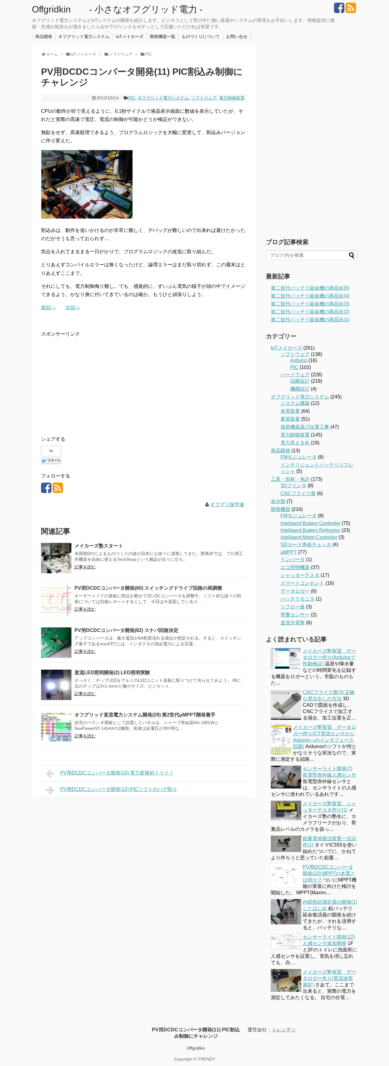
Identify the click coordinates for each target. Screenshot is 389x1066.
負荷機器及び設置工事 (305, 427)
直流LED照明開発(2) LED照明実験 (112, 672)
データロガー (295, 591)
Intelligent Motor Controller (309, 537)
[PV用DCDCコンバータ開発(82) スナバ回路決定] (56, 642)
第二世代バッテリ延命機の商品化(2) (310, 311)
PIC (131, 97)
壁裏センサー (295, 614)
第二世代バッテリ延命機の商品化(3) (310, 303)
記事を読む (85, 566)
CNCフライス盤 (298, 493)
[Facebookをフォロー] (339, 10)
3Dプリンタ (293, 485)
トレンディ (284, 1029)
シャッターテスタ (300, 575)
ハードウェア (295, 374)
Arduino (298, 360)
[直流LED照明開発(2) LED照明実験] (56, 685)
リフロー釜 (293, 606)
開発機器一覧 (162, 36)
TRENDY (206, 1059)
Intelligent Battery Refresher (310, 530)
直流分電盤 (293, 622)
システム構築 (295, 403)
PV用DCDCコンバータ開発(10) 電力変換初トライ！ (117, 772)
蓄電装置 (290, 419)
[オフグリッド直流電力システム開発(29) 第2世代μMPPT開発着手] (56, 727)
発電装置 (290, 411)
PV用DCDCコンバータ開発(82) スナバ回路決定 (126, 630)
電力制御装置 (232, 97)
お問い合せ (236, 36)
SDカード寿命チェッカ (306, 544)
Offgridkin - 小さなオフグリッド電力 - (117, 9)
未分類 (278, 501)
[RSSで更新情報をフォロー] (351, 10)
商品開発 (43, 36)
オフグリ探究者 (227, 504)
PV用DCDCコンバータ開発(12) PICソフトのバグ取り (118, 789)
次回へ (72, 307)
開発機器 (280, 509)
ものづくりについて (200, 36)
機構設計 (300, 389)
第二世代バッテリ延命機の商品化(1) (310, 319)
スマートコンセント (302, 583)
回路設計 (300, 381)
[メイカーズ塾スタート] (56, 558)
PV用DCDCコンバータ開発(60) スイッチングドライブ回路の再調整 (148, 588)
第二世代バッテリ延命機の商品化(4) (310, 295)
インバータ (293, 559)
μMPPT (289, 552)
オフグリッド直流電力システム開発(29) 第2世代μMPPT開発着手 (144, 714)
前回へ (48, 307)
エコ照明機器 (295, 567)
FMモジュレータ (299, 457)
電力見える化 (295, 442)
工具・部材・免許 (290, 479)
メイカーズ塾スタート (98, 545)
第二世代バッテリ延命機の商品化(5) (310, 288)
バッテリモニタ (298, 599)
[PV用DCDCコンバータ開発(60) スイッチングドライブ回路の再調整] (56, 600)
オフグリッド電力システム (83, 36)
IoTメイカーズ (129, 36)
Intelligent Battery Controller (310, 523)
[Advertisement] (92, 380)
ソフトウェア (204, 97)
